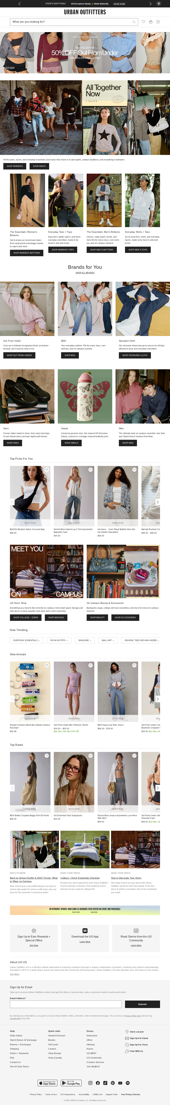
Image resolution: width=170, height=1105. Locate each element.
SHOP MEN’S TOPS (137, 250)
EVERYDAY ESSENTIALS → (26, 640)
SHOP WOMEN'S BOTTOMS (26, 253)
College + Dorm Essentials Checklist (79, 878)
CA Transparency (67, 1094)
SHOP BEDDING (56, 617)
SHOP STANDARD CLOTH (134, 355)
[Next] (157, 502)
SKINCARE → (84, 640)
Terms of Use (51, 1094)
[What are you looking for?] (134, 21)
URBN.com (97, 1094)
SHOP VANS (13, 443)
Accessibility (84, 1094)
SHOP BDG (70, 355)
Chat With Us (136, 1051)
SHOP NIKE (127, 443)
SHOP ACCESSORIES (125, 617)
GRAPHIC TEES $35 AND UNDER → (142, 640)
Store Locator (137, 1032)
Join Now (34, 945)
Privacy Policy (36, 1094)
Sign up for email (139, 1038)
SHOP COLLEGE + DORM (25, 617)
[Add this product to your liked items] (46, 469)
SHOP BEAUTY (97, 617)
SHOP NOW (119, 4)
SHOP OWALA (71, 443)
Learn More (85, 942)
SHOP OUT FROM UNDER (19, 355)
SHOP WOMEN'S (15, 166)
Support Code (111, 1094)
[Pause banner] (159, 3)
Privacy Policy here (133, 1016)
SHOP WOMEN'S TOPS (63, 250)
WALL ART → (108, 640)
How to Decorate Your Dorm (126, 878)
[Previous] (13, 502)
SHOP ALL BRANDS (85, 273)
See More (14, 974)
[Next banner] (150, 3)
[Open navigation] (158, 21)
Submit (142, 1004)
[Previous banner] (19, 3)
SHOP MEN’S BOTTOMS (101, 250)
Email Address (17, 998)
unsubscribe (15, 1018)
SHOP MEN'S (39, 166)
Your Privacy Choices (130, 1094)
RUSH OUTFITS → (59, 640)
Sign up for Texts (139, 1045)
